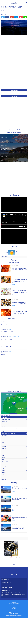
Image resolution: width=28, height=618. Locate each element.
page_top (14, 563)
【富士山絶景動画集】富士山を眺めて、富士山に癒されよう (10, 592)
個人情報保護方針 (14, 602)
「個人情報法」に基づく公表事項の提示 (14, 603)
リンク (14, 609)
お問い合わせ (14, 607)
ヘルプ (14, 606)
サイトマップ (14, 608)
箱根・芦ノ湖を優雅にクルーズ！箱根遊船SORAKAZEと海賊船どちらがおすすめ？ (13, 595)
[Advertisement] (14, 52)
